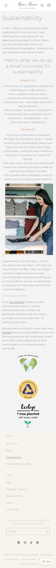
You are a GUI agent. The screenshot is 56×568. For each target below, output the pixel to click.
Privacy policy (12, 559)
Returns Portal (14, 496)
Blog (8, 450)
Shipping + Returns (17, 489)
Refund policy (47, 555)
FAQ (8, 482)
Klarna (9, 502)
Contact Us (12, 509)
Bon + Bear (15, 555)
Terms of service (28, 559)
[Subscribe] (46, 531)
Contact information (29, 564)
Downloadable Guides (18, 464)
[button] (6, 5)
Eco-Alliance (17, 302)
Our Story (11, 443)
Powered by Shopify (29, 555)
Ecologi (6, 332)
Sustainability (13, 457)
